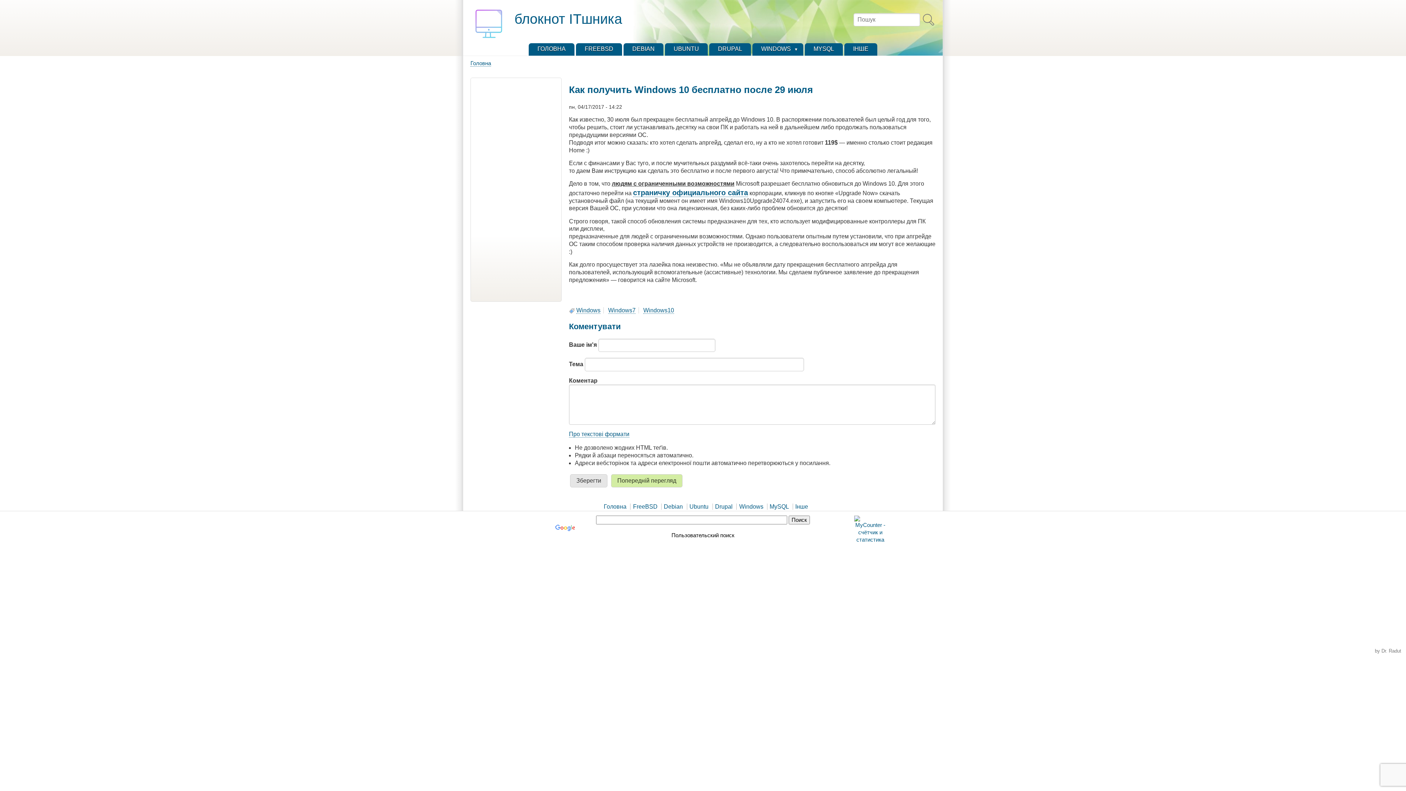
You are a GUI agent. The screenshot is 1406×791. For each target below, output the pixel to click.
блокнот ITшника (568, 19)
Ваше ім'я (583, 345)
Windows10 (658, 310)
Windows (588, 310)
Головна (480, 63)
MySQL (779, 507)
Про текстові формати (599, 434)
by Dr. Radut (1388, 651)
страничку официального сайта (690, 193)
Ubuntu (698, 507)
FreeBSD (645, 507)
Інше (801, 507)
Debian (673, 507)
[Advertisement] (516, 190)
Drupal (724, 507)
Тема (576, 364)
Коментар (583, 381)
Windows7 (622, 310)
